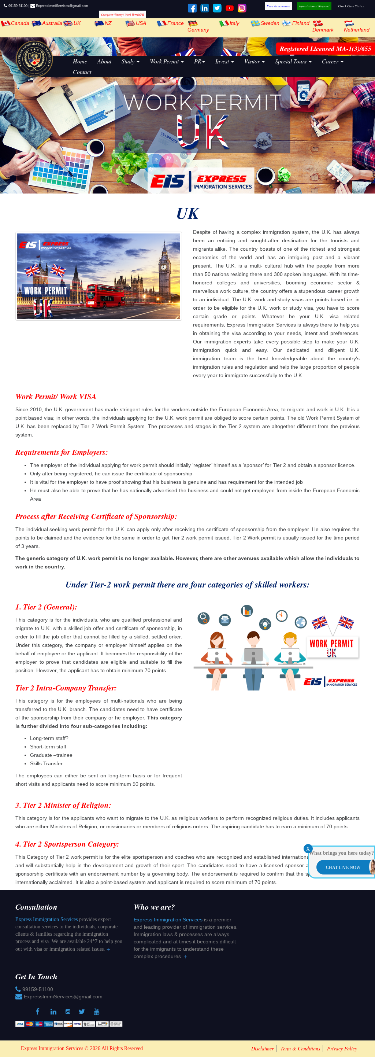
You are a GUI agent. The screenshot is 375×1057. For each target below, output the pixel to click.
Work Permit (165, 61)
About (104, 61)
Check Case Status (351, 6)
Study (129, 61)
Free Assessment (278, 6)
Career (331, 61)
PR (197, 61)
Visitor (252, 61)
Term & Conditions (300, 1048)
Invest (222, 61)
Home (80, 61)
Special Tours (291, 61)
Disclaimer (262, 1048)
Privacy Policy (342, 1048)
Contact (82, 72)
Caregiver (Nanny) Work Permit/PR (122, 14)
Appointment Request (314, 6)
